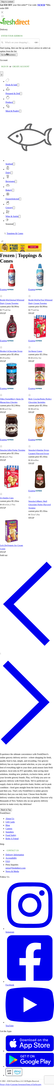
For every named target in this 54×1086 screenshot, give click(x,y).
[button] (13, 296)
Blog (8, 825)
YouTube (10, 1026)
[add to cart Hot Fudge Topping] (2, 443)
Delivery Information (15, 855)
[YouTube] (30, 1022)
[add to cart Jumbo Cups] (2, 491)
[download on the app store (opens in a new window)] (30, 1051)
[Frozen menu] (20, 199)
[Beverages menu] (16, 181)
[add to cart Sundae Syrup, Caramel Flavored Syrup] (30, 443)
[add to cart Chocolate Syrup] (2, 344)
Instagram (10, 932)
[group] (27, 233)
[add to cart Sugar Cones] (30, 344)
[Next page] (27, 748)
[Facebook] (30, 981)
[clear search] (36, 42)
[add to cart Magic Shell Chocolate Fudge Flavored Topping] (30, 494)
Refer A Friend (12, 838)
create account (20, 67)
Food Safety (11, 835)
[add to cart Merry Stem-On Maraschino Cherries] (2, 392)
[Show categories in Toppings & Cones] (52, 233)
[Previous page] (27, 649)
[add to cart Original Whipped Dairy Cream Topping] (2, 293)
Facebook (10, 985)
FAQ (8, 861)
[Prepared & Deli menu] (21, 93)
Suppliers (10, 832)
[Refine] (2, 241)
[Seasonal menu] (14, 224)
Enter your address (12, 36)
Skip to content (7, 2)
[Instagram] (30, 928)
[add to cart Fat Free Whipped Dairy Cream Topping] (30, 293)
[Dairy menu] (12, 172)
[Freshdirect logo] (15, 24)
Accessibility (11, 858)
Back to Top (6, 810)
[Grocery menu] (14, 207)
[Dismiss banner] (2, 12)
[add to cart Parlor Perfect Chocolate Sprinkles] (30, 392)
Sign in (4, 67)
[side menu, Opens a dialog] (2, 16)
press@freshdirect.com (15, 868)
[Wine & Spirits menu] (19, 216)
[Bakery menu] (13, 190)
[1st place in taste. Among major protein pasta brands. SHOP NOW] (21, 251)
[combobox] (18, 42)
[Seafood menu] (14, 164)
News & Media (12, 871)
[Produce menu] (14, 102)
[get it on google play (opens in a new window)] (30, 1066)
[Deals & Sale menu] (18, 84)
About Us (10, 818)
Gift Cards (10, 822)
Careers (9, 828)
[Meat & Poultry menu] (20, 111)
